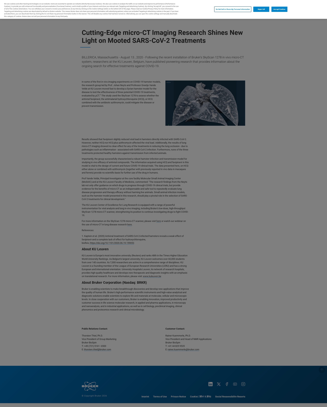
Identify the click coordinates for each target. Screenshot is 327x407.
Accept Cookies (279, 9)
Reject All (261, 9)
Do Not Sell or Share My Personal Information (233, 9)
